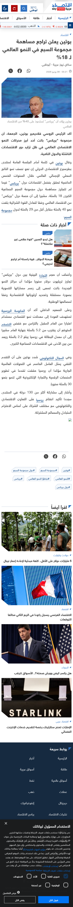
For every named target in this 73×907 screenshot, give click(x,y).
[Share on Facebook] (19, 71)
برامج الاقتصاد (25, 813)
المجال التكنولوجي (52, 357)
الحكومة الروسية (13, 310)
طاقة (64, 768)
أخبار (31, 757)
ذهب (31, 791)
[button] (33, 8)
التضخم (6, 324)
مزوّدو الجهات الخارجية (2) (34, 849)
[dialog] (36, 863)
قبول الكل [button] (53, 900)
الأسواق (21, 17)
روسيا (40, 399)
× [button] (6, 823)
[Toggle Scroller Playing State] (70, 25)
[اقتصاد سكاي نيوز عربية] (58, 7)
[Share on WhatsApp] (28, 71)
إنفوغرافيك (27, 802)
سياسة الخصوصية (34, 870)
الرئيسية (63, 17)
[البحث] (24, 8)
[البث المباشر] (14, 8)
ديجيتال (63, 802)
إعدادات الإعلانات (50, 865)
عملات (63, 791)
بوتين (59, 162)
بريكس (14, 183)
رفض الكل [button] (19, 900)
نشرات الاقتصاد (57, 813)
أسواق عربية (27, 768)
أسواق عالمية (59, 780)
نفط (31, 780)
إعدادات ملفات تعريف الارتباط (56, 870)
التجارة (43, 275)
